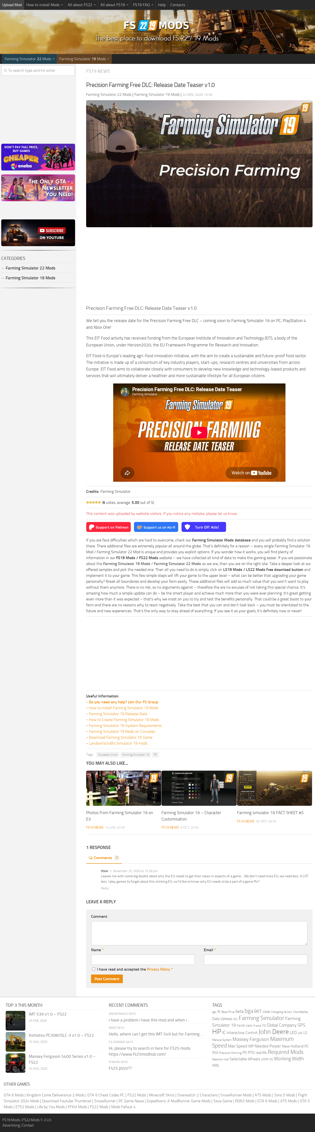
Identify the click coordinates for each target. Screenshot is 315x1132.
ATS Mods (263, 1095)
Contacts (177, 4)
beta (240, 1011)
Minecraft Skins (161, 1095)
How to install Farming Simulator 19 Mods (123, 708)
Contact (28, 1125)
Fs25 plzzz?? (120, 1068)
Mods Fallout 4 (123, 1106)
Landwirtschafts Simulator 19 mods (118, 743)
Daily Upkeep (222, 1019)
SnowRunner (105, 1101)
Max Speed (237, 1046)
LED (293, 1032)
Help (162, 4)
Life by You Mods (51, 1106)
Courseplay (300, 1012)
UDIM (264, 1059)
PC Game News (131, 1101)
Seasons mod (220, 1059)
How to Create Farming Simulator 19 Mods (124, 719)
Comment (99, 916)
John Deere (273, 1032)
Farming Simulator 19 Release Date (118, 713)
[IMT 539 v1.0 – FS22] (15, 1021)
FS (264, 1025)
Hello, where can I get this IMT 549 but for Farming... (156, 1034)
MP (251, 1046)
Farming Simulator (261, 1018)
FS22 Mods (136, 1095)
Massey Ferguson (251, 1039)
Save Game (222, 1101)
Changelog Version (281, 1012)
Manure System (222, 1040)
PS (244, 1052)
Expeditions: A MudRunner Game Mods (178, 1101)
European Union (108, 754)
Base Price (228, 1012)
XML (216, 1065)
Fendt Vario (244, 1025)
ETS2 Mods (25, 1106)
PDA (215, 1053)
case (266, 1011)
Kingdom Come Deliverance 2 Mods (55, 1095)
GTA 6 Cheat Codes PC (106, 1095)
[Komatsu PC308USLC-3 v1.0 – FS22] (15, 1042)
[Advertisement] (199, 267)
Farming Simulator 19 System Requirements (125, 725)
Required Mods (286, 1052)
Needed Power (268, 1046)
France (257, 1025)
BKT (258, 1011)
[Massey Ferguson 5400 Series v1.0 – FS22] (15, 1063)
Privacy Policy (158, 969)
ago (214, 1012)
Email (210, 950)
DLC (235, 1019)
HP (216, 1031)
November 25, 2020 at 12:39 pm (135, 871)
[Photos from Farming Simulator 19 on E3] (123, 788)
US (271, 1059)
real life (261, 1052)
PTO (251, 1052)
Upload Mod (12, 4)
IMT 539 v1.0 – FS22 (48, 1014)
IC (224, 1032)
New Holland (292, 1046)
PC (155, 754)
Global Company (282, 1025)
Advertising (11, 1125)
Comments (106, 857)
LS (305, 1033)
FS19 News (98, 71)
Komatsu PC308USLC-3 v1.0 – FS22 (61, 1035)
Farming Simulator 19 (135, 754)
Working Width (289, 1058)
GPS (301, 1025)
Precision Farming (230, 1053)
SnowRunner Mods (236, 1095)
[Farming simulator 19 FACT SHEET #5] (274, 788)
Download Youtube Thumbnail (66, 1101)
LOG (300, 1033)
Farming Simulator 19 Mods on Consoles (122, 731)
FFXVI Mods (77, 1106)
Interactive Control (242, 1033)
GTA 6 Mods (14, 1095)
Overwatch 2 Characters (197, 1095)
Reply (105, 888)
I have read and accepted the (135, 969)
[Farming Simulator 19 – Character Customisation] (198, 788)
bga (249, 1011)
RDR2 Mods (244, 1101)
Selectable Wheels (245, 1059)
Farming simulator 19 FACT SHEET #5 (270, 812)
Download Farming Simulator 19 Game (120, 737)
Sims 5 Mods (284, 1095)
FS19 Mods (11, 1120)
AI (218, 1011)
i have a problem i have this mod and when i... (149, 1020)
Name (97, 950)
